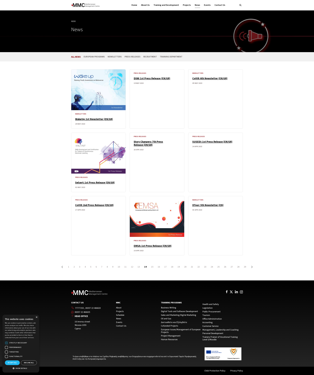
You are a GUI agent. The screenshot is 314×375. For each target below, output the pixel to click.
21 (192, 266)
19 (179, 266)
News (197, 5)
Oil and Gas (166, 318)
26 (225, 266)
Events (207, 5)
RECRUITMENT (150, 56)
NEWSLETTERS (115, 56)
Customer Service (210, 326)
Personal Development (212, 333)
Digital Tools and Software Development (179, 311)
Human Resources (169, 339)
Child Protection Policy (214, 370)
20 (185, 266)
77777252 (79, 308)
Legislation (207, 308)
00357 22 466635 (82, 312)
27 (232, 266)
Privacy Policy (236, 370)
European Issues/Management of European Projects (181, 331)
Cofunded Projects (169, 326)
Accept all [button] (12, 363)
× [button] (36, 317)
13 (139, 266)
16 (159, 266)
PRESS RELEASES (132, 56)
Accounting (207, 322)
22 (198, 266)
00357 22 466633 (93, 308)
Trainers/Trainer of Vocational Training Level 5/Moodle (220, 338)
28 (238, 266)
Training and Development (166, 5)
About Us (145, 5)
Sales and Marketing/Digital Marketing (178, 315)
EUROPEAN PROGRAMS (94, 56)
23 (205, 266)
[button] (21, 368)
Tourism (206, 315)
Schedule (120, 315)
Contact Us (220, 5)
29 (245, 266)
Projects (187, 5)
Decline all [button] (29, 363)
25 (218, 266)
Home (134, 5)
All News (76, 56)
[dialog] (20, 344)
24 (212, 266)
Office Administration (212, 319)
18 (172, 266)
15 (152, 266)
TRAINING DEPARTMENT (171, 56)
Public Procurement (211, 311)
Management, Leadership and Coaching (220, 330)
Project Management (170, 336)
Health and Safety (210, 304)
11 (125, 266)
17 (165, 266)
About (118, 307)
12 (132, 266)
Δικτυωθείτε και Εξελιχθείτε (174, 322)
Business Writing (168, 307)
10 (119, 266)
